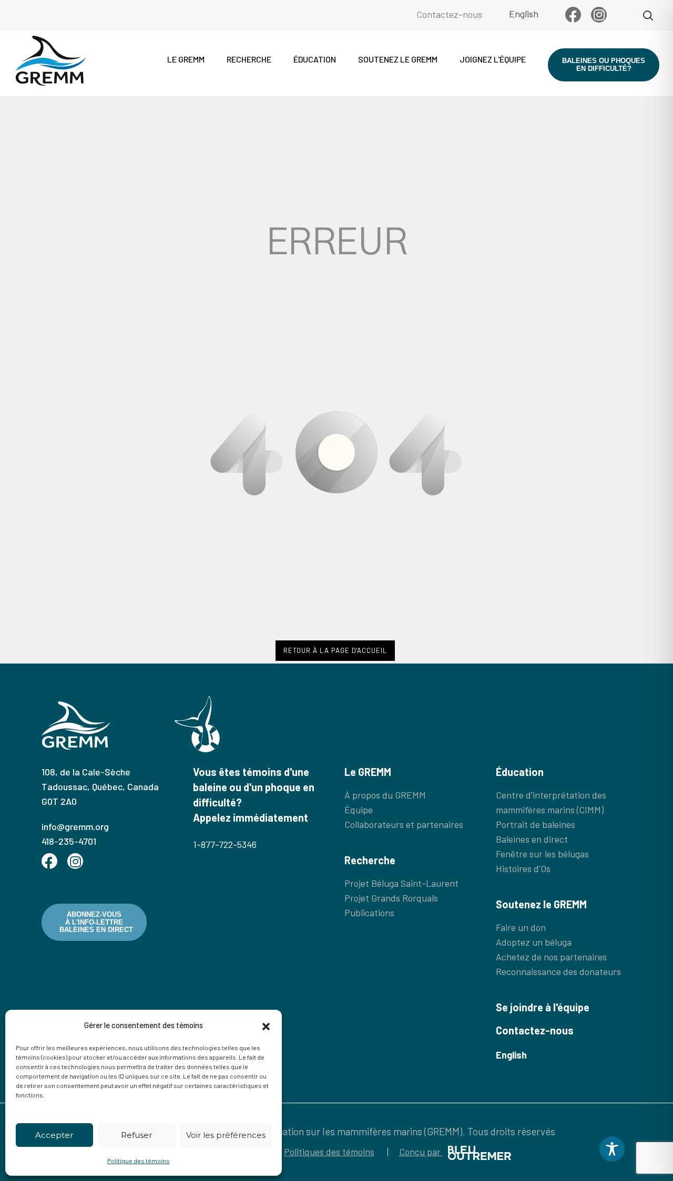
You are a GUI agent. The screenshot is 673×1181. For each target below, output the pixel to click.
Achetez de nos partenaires (551, 956)
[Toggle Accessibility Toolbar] (612, 1149)
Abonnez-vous (96, 922)
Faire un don (521, 927)
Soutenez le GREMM (397, 59)
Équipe (358, 809)
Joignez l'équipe (493, 59)
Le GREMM (186, 59)
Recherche (249, 59)
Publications (369, 912)
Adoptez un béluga (534, 942)
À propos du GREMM (385, 795)
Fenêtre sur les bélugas (542, 853)
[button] (266, 1025)
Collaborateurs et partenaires (403, 824)
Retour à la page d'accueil (335, 650)
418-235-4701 (69, 841)
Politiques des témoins (329, 1151)
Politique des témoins (138, 1160)
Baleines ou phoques (603, 64)
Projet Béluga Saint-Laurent (401, 883)
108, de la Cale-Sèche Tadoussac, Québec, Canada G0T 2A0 (100, 786)
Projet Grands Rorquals (391, 898)
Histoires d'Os (523, 868)
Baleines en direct (532, 839)
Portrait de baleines (535, 824)
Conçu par (421, 1151)
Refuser (136, 1135)
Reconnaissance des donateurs (558, 971)
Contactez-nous (449, 14)
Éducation (314, 59)
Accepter (54, 1135)
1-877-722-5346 (225, 844)
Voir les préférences (226, 1135)
